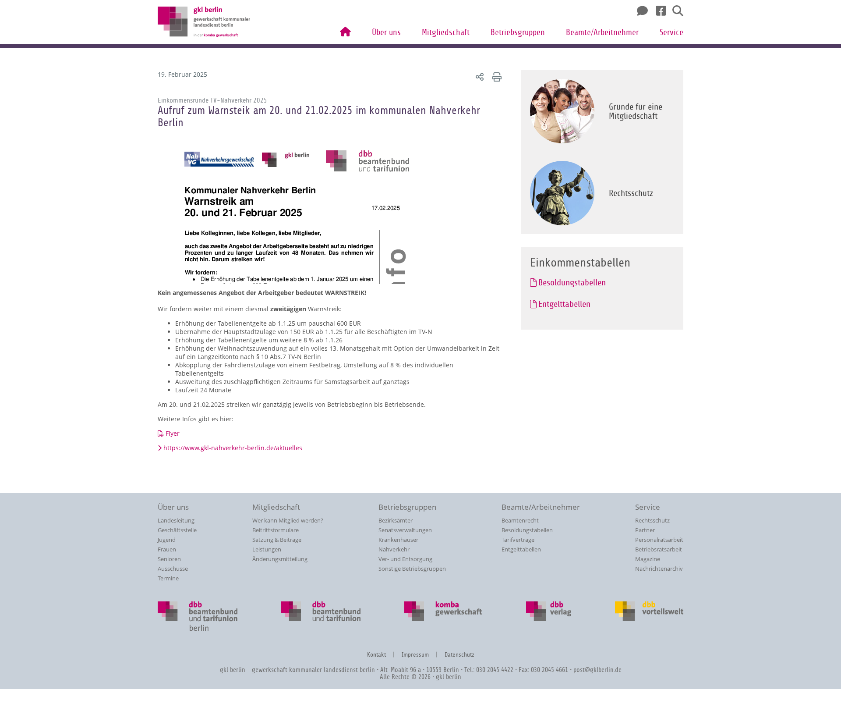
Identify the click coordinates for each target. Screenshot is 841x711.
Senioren (169, 559)
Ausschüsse (173, 568)
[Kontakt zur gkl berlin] (640, 11)
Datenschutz (459, 654)
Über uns (386, 32)
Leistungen (266, 549)
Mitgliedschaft (446, 32)
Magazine (647, 559)
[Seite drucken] (496, 76)
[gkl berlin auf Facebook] (658, 11)
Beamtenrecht (520, 520)
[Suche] (674, 11)
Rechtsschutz (652, 520)
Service (671, 32)
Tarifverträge (518, 540)
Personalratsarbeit (659, 540)
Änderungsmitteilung (279, 559)
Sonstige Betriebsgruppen (412, 568)
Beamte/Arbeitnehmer (602, 32)
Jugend (167, 540)
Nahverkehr (394, 549)
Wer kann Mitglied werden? (287, 520)
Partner (645, 530)
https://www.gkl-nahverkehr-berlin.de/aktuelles (232, 448)
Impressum (415, 654)
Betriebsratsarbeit (658, 549)
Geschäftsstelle (177, 530)
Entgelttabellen (521, 549)
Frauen (167, 549)
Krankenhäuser (398, 540)
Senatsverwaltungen (405, 530)
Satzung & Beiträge (276, 540)
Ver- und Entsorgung (405, 559)
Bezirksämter (395, 520)
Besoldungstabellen (527, 530)
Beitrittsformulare (275, 530)
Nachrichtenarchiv (659, 568)
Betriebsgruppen (518, 32)
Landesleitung (176, 520)
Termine (168, 578)
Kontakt (376, 654)
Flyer (173, 433)
